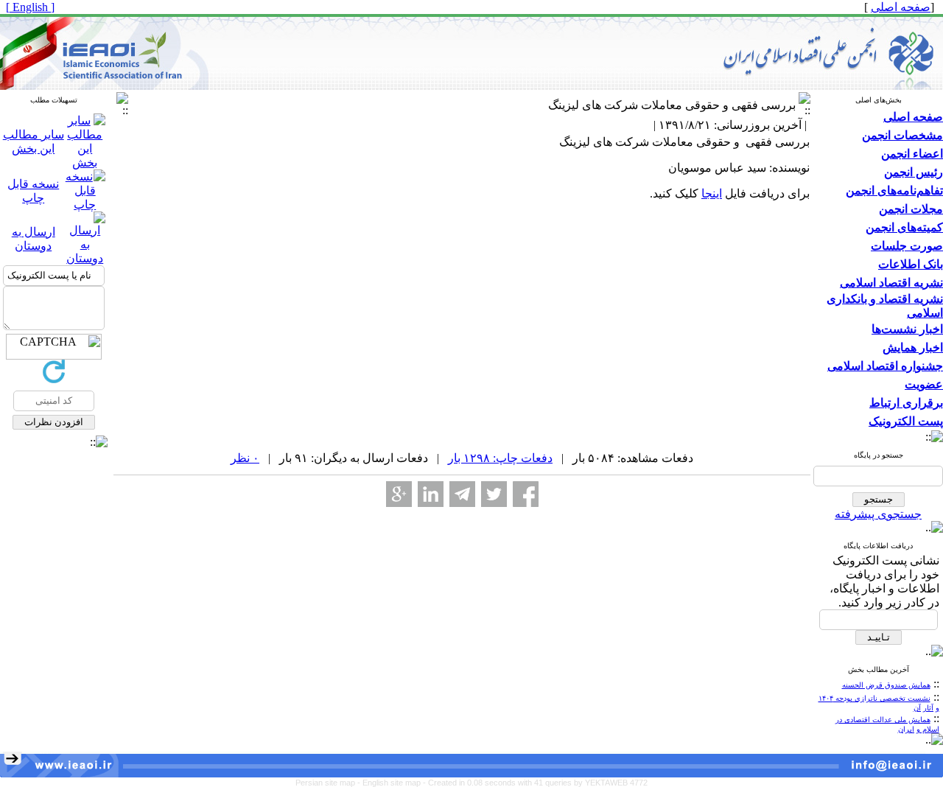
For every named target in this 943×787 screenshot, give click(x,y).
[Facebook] (526, 494)
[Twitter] (494, 494)
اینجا (711, 193)
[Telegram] (462, 494)
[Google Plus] (399, 494)
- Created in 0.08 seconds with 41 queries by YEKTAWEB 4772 (535, 782)
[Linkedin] (431, 494)
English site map (392, 782)
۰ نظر (245, 458)
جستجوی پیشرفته (878, 514)
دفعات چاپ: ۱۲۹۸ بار (500, 458)
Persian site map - (328, 782)
